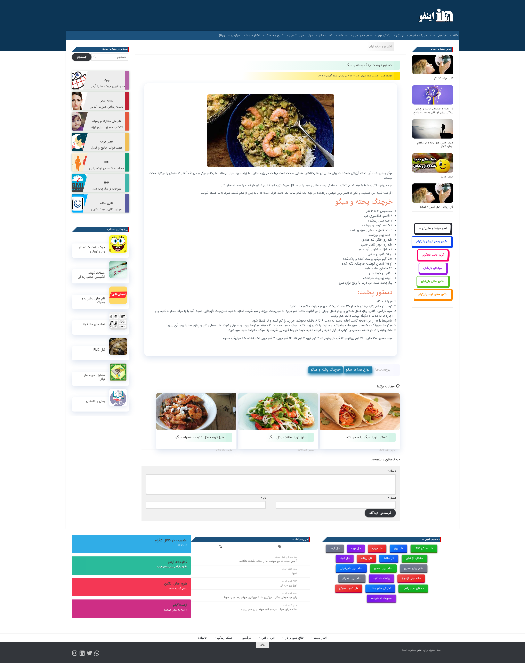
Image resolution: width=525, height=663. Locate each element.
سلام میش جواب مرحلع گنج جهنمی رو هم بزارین (269, 609)
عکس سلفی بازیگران (432, 281)
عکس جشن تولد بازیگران (432, 294)
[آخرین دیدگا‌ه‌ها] (220, 547)
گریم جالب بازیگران (433, 255)
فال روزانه (366, 558)
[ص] (75, 653)
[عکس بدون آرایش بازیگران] (431, 246)
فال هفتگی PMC (424, 548)
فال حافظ (388, 558)
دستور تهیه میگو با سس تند (366, 437)
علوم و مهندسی (362, 35)
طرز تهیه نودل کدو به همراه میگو (199, 437)
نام (263, 498)
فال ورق (398, 548)
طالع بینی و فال (294, 638)
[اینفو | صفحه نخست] (435, 15)
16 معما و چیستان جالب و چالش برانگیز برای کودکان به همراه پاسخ (433, 111)
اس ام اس (268, 638)
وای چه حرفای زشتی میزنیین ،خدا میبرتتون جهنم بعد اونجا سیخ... (259, 597)
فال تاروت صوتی (348, 588)
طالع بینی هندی (383, 568)
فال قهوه (356, 548)
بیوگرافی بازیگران (432, 268)
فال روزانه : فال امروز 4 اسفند (436, 207)
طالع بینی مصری (413, 568)
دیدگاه (392, 471)
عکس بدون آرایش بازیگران (431, 241)
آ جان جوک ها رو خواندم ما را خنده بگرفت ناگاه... (268, 561)
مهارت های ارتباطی (301, 35)
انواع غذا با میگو (358, 369)
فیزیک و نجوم (418, 35)
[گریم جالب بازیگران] (433, 259)
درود (294, 573)
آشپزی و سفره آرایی (380, 46)
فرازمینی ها (439, 35)
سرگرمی (235, 35)
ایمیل (392, 498)
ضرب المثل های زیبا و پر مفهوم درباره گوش (435, 145)
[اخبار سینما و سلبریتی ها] (433, 233)
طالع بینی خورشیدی (351, 568)
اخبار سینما (253, 35)
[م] (97, 653)
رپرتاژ (222, 35)
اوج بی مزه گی (288, 585)
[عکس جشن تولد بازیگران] (432, 299)
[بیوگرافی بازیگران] (432, 273)
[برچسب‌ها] (280, 547)
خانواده (342, 35)
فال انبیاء (345, 558)
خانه (455, 35)
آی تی (400, 35)
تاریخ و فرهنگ (274, 35)
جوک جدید (447, 177)
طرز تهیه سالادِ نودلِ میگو (287, 437)
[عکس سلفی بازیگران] (432, 286)
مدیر (382, 76)
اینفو (419, 650)
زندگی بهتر (384, 35)
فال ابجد (335, 548)
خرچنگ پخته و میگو (325, 369)
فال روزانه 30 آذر (443, 78)
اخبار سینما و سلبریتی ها (433, 228)
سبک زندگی (224, 638)
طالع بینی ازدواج (411, 578)
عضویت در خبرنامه (381, 598)
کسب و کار (325, 35)
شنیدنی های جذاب (380, 588)
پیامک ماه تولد (381, 578)
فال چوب (377, 548)
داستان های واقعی (413, 588)
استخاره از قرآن (414, 558)
